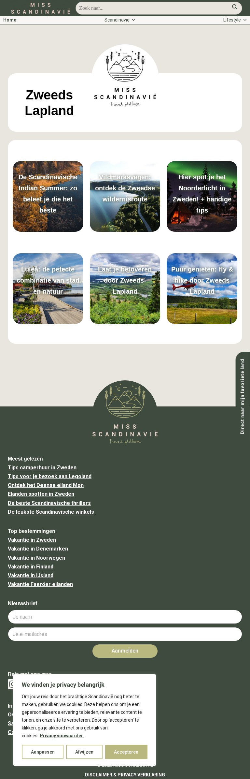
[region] (84, 720)
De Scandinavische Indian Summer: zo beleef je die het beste (48, 193)
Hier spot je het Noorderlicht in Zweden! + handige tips (202, 193)
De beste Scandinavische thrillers (49, 503)
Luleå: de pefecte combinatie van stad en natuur (48, 280)
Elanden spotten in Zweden (41, 494)
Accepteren (126, 752)
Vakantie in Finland (30, 567)
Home (9, 19)
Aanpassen (43, 752)
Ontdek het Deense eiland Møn (46, 485)
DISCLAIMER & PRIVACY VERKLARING (125, 774)
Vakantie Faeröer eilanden (40, 584)
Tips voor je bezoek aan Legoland (49, 476)
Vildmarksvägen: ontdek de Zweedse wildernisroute (125, 188)
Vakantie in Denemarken (38, 549)
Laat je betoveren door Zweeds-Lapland (125, 280)
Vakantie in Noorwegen (36, 558)
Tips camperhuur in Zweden (42, 467)
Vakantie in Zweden (32, 540)
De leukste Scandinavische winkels (51, 512)
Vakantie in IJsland (30, 575)
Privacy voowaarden (62, 735)
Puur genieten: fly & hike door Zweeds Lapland (202, 280)
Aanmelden (125, 651)
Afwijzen (84, 752)
